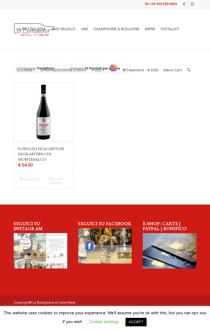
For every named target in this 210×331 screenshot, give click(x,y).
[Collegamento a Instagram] (192, 4)
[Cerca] (188, 70)
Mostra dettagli (56, 181)
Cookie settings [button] (104, 321)
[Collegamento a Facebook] (184, 4)
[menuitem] (31, 29)
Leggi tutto (31, 179)
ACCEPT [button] (136, 322)
